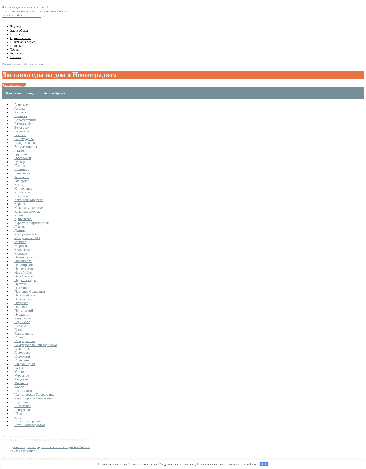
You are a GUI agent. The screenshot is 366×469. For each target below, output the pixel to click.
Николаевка (23, 261)
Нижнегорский (25, 257)
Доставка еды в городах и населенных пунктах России (50, 447)
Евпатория (22, 173)
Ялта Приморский (27, 421)
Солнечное (22, 360)
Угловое (20, 371)
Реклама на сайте (22, 451)
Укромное (21, 375)
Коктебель (21, 196)
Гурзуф (19, 162)
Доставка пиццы (14, 85)
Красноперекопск (27, 211)
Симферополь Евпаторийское (35, 345)
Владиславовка (25, 143)
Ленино (20, 230)
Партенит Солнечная (29, 291)
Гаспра (19, 150)
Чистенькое (22, 406)
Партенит (21, 287)
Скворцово (22, 352)
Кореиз (19, 204)
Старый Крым (24, 364)
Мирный (20, 246)
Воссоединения (25, 146)
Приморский (23, 310)
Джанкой (21, 165)
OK (264, 464)
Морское (20, 253)
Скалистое (22, 349)
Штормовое (22, 410)
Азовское (21, 104)
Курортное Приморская (31, 223)
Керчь (18, 184)
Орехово (20, 284)
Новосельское (24, 268)
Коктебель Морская (28, 200)
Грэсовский (22, 158)
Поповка (20, 307)
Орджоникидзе (25, 280)
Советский (22, 356)
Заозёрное (21, 177)
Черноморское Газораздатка (34, 394)
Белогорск (21, 127)
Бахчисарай (22, 123)
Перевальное (23, 299)
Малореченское (25, 234)
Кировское (22, 192)
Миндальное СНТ (27, 238)
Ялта (17, 417)
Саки (18, 329)
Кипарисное (23, 188)
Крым (18, 215)
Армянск (20, 116)
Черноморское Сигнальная (33, 398)
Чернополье (23, 402)
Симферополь (24, 341)
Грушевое (21, 154)
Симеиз (19, 337)
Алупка (19, 108)
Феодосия (21, 379)
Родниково (22, 322)
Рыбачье (20, 326)
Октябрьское (23, 276)
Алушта (20, 112)
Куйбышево (23, 219)
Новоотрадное (24, 265)
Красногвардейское (28, 207)
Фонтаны (21, 383)
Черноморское (24, 390)
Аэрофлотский (25, 120)
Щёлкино (21, 413)
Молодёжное (23, 249)
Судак (18, 368)
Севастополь (23, 333)
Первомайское (24, 295)
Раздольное (22, 318)
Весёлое (20, 135)
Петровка (21, 303)
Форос (19, 387)
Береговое (21, 131)
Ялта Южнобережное (29, 425)
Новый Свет (23, 272)
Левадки (20, 226)
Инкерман (21, 181)
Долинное (21, 169)
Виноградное (24, 139)
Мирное (20, 242)
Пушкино (21, 314)
